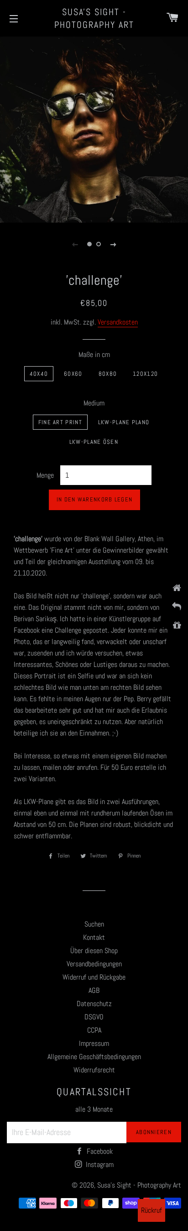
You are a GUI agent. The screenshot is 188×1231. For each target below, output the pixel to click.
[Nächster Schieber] (113, 244)
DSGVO (94, 1017)
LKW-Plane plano (124, 422)
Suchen (94, 924)
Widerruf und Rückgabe (94, 977)
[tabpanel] (94, 128)
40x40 (39, 374)
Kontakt (94, 937)
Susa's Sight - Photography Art (94, 18)
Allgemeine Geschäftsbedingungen (94, 1056)
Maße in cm (94, 354)
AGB (94, 990)
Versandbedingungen (94, 964)
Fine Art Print (60, 422)
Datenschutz (94, 1003)
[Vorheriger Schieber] (75, 244)
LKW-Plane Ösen (93, 442)
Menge (45, 475)
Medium (94, 403)
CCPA (94, 1030)
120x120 (145, 374)
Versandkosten (118, 322)
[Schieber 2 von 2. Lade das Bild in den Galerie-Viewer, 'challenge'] (98, 244)
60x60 (73, 374)
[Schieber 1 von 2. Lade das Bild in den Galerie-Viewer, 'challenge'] (89, 244)
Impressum (94, 1043)
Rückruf (151, 1210)
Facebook (99, 1151)
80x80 (108, 374)
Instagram (99, 1164)
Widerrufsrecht (94, 1070)
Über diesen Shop (94, 950)
